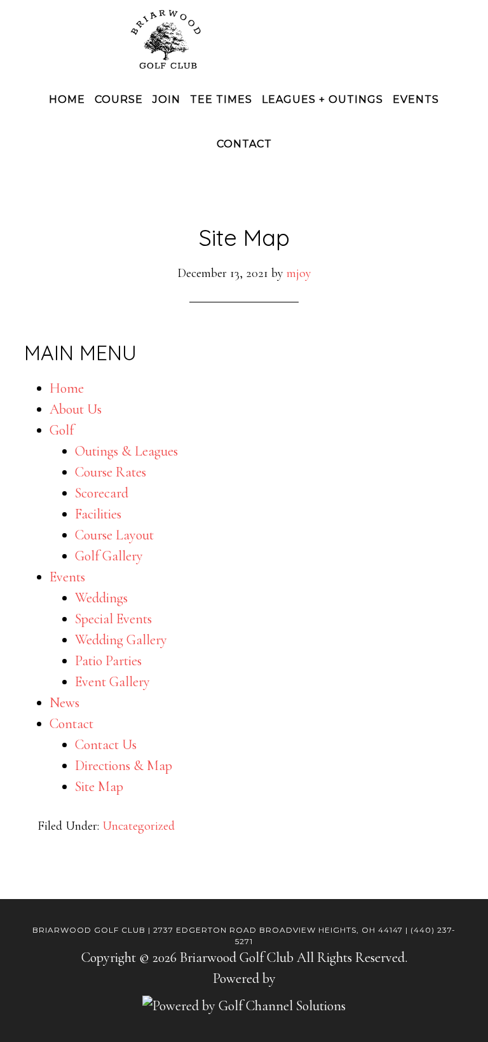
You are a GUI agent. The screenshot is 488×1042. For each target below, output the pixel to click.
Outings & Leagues (126, 451)
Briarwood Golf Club (244, 39)
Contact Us (106, 744)
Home (67, 388)
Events (67, 577)
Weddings (101, 598)
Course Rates (110, 472)
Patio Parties (108, 661)
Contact (71, 723)
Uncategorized (138, 826)
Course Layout (114, 535)
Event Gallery (112, 681)
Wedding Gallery (121, 640)
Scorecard (101, 493)
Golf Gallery (109, 556)
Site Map (99, 786)
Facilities (98, 514)
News (64, 702)
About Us (76, 409)
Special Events (113, 619)
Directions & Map (123, 765)
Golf (62, 430)
